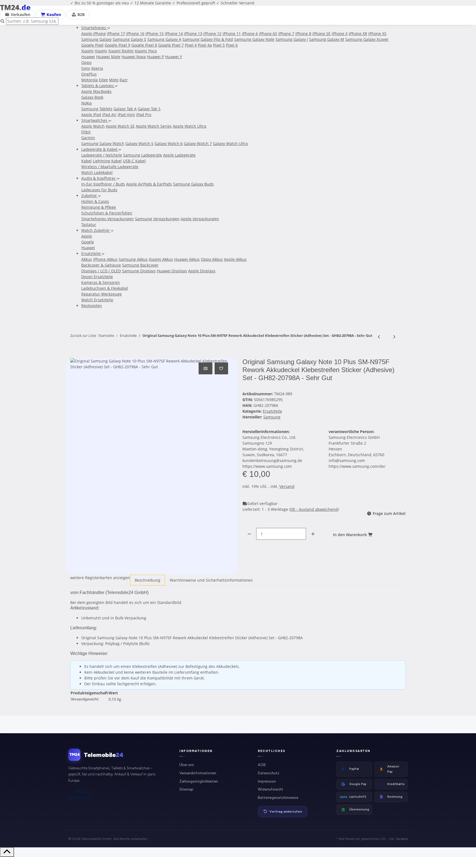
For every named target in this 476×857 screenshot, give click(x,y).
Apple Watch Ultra (189, 126)
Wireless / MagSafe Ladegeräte (109, 166)
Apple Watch (93, 126)
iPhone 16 (135, 33)
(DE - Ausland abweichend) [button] (314, 509)
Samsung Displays (139, 270)
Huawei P (155, 56)
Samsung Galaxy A (164, 39)
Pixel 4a (205, 45)
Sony (85, 68)
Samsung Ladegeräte (142, 155)
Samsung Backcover (140, 265)
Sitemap (186, 789)
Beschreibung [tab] (147, 580)
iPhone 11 (232, 33)
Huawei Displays (172, 270)
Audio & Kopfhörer (99, 178)
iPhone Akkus (105, 259)
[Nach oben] (7, 852)
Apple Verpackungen (200, 218)
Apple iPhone (93, 33)
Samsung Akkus (133, 259)
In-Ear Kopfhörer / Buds (103, 184)
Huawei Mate (108, 56)
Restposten (91, 305)
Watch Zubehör (96, 230)
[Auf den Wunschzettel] (221, 368)
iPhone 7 (286, 33)
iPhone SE (321, 33)
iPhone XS (377, 33)
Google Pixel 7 (171, 45)
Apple (86, 236)
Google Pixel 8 (144, 45)
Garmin (88, 137)
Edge (103, 79)
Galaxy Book (92, 97)
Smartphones (94, 27)
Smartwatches (95, 120)
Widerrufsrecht (270, 789)
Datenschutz (268, 773)
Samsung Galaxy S (129, 39)
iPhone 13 (193, 33)
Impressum (267, 781)
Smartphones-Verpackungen (107, 218)
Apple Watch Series (154, 126)
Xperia (97, 68)
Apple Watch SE (120, 126)
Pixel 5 (219, 45)
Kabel (86, 160)
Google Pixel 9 (117, 45)
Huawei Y (173, 56)
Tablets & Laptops (98, 85)
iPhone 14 (174, 33)
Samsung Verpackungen (157, 218)
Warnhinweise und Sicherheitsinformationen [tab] (211, 580)
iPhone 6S (268, 33)
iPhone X (340, 33)
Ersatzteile (91, 253)
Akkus (86, 259)
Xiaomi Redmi (121, 50)
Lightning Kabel (107, 160)
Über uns (186, 765)
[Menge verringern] (249, 534)
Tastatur (88, 224)
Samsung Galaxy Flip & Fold (207, 39)
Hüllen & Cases (95, 201)
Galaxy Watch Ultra (230, 143)
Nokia (86, 103)
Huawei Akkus (187, 259)
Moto (113, 79)
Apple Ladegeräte (179, 155)
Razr (124, 79)
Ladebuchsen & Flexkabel (104, 288)
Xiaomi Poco (146, 50)
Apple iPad (91, 114)
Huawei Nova (133, 56)
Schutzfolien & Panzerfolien (106, 213)
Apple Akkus (235, 259)
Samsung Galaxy (96, 39)
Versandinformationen (197, 773)
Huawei (88, 56)
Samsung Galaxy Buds (193, 184)
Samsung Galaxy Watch (102, 143)
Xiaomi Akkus (161, 259)
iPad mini (126, 114)
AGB (262, 765)
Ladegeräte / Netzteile (101, 155)
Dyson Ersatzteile (97, 276)
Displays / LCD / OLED (101, 270)
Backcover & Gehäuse (101, 265)
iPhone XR (358, 33)
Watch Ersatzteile (97, 299)
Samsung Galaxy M (326, 39)
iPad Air (109, 114)
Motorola (89, 79)
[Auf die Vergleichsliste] (205, 368)
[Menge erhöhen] (313, 534)
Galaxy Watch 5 (139, 143)
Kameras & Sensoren (100, 282)
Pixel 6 (232, 45)
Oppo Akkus (212, 259)
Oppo (86, 62)
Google (87, 242)
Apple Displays (201, 270)
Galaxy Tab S (149, 108)
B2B (80, 14)
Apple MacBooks (96, 91)
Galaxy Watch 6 (169, 143)
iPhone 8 (303, 33)
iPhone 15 (154, 33)
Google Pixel (92, 45)
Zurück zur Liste (83, 335)
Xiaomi (87, 50)
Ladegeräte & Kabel (99, 149)
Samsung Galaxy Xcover (367, 39)
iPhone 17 (116, 33)
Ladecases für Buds (99, 189)
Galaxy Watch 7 (198, 143)
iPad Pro (143, 114)
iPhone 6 (250, 33)
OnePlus (89, 74)
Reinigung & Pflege (98, 207)
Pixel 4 (191, 45)
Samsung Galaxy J (291, 39)
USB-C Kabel (134, 160)
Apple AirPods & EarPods (149, 184)
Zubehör (89, 195)
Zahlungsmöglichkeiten (198, 781)
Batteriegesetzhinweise (278, 798)
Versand (286, 486)
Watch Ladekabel (97, 172)
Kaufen (53, 14)
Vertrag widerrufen (285, 811)
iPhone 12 (212, 33)
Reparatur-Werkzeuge (101, 294)
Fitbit (86, 132)
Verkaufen (20, 14)
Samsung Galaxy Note (254, 39)
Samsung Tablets (96, 108)
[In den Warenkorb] (74, 355)
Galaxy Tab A (125, 108)
